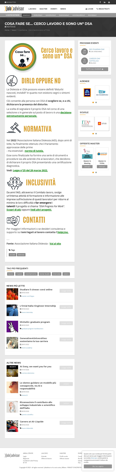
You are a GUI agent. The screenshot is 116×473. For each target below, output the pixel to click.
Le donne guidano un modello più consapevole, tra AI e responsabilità (38, 386)
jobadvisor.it (26, 15)
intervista (56, 274)
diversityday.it (92, 15)
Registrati (104, 9)
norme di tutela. (34, 150)
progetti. (47, 209)
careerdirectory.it (51, 15)
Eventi (54, 9)
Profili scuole (64, 456)
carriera (24, 373)
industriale (29, 428)
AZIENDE (84, 81)
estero (66, 274)
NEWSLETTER (11, 2)
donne (24, 395)
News (63, 9)
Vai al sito (55, 243)
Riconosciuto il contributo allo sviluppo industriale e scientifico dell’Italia (37, 405)
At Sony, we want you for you (35, 366)
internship (29, 312)
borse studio (45, 274)
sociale (12, 255)
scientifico (30, 415)
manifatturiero (38, 329)
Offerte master (64, 458)
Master (43, 9)
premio (24, 415)
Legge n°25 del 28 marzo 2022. (30, 170)
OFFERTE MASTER (90, 143)
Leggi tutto (66, 291)
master (19, 274)
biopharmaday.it (64, 15)
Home (7, 30)
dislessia (21, 255)
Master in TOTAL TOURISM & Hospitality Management (102, 162)
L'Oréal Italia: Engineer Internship (38, 306)
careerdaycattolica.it (78, 15)
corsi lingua (30, 296)
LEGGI (66, 384)
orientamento (30, 274)
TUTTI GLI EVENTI (94, 69)
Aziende (43, 456)
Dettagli (87, 166)
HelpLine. (62, 232)
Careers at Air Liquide (32, 421)
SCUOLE (84, 112)
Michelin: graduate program (35, 322)
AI (27, 395)
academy (29, 348)
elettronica (30, 373)
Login (90, 9)
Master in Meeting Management (87, 162)
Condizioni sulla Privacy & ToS (30, 462)
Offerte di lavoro (46, 458)
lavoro (10, 274)
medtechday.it (38, 15)
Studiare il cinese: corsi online (36, 289)
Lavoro (32, 9)
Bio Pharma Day (96, 49)
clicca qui (94, 458)
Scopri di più (14, 209)
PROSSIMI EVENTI (89, 43)
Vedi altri (36, 209)
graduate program (28, 329)
